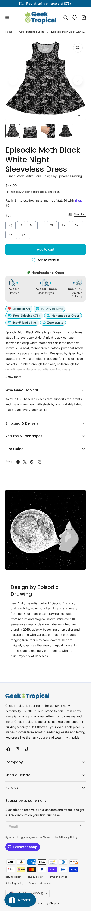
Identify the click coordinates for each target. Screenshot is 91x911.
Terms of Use (51, 837)
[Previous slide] (13, 80)
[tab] (12, 131)
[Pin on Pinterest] (32, 462)
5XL (24, 234)
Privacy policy (35, 876)
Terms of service (57, 876)
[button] (7, 18)
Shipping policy (14, 883)
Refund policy (13, 876)
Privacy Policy (69, 837)
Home (8, 31)
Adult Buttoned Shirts (31, 31)
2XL (64, 224)
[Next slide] (78, 80)
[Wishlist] (74, 17)
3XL (78, 224)
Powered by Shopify (46, 903)
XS (10, 224)
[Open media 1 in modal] (78, 48)
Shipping (26, 191)
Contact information (41, 883)
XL (52, 224)
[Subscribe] (80, 826)
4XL (11, 234)
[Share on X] (25, 462)
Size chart (80, 214)
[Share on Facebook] (18, 462)
